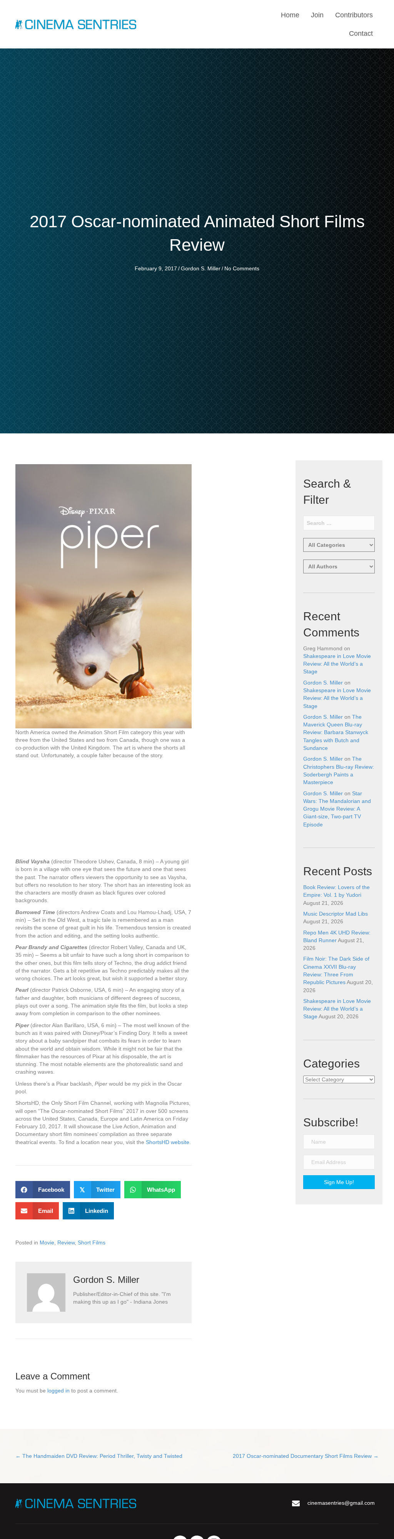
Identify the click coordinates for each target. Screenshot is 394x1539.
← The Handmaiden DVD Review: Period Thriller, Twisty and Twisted (98, 1456)
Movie (47, 1242)
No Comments (241, 268)
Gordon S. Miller (200, 268)
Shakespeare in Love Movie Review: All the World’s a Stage (337, 664)
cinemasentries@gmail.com (341, 1503)
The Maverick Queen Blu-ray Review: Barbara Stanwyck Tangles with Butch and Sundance (335, 732)
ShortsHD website (167, 1142)
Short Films (91, 1242)
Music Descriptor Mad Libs (335, 914)
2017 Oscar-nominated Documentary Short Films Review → (306, 1456)
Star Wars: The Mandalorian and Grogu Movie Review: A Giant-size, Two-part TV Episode (337, 809)
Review (66, 1242)
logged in (58, 1390)
